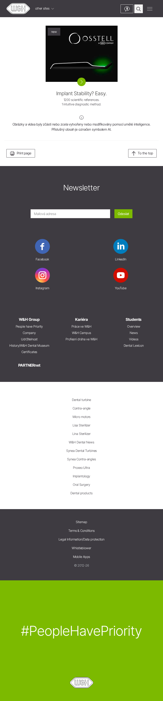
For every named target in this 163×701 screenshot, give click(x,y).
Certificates (29, 352)
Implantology (81, 476)
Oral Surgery (81, 485)
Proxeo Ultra (81, 468)
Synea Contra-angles (81, 459)
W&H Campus (81, 333)
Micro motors (82, 417)
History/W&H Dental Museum (29, 346)
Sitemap (81, 522)
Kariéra (81, 319)
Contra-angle (82, 408)
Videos (133, 339)
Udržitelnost (29, 339)
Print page (24, 153)
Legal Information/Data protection (81, 539)
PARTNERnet (29, 365)
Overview (133, 326)
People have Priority (29, 326)
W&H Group (29, 319)
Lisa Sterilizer (81, 425)
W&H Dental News (81, 442)
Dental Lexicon (134, 346)
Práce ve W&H (81, 326)
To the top (145, 153)
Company (29, 333)
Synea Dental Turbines (81, 451)
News (134, 333)
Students (134, 319)
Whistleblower (81, 548)
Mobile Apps (81, 557)
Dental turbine (81, 400)
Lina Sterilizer (81, 434)
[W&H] (18, 8)
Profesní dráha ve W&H (81, 339)
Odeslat (123, 214)
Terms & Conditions (81, 531)
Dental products (81, 493)
